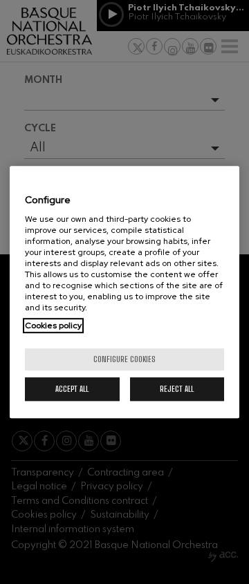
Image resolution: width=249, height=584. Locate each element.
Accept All (72, 389)
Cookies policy (53, 325)
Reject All (177, 389)
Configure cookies (124, 359)
